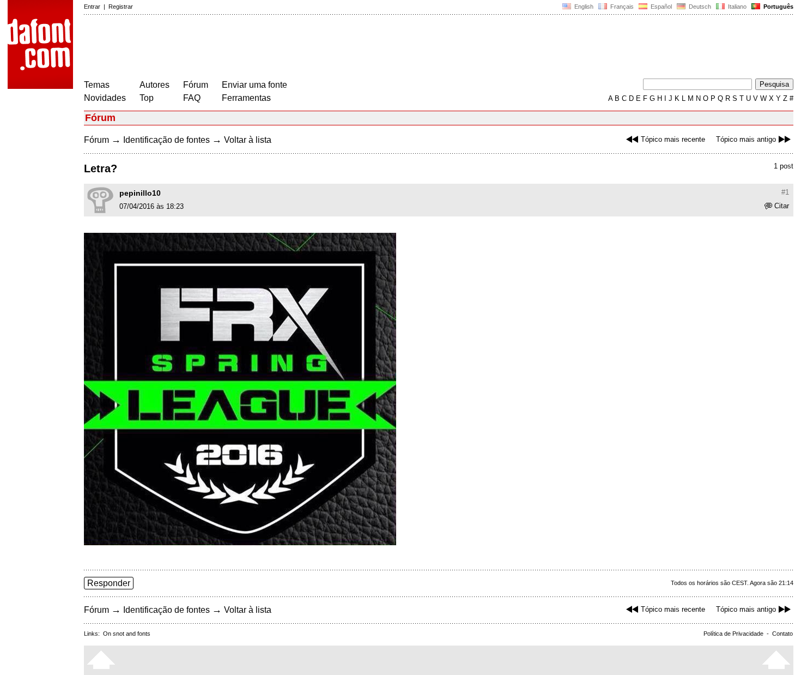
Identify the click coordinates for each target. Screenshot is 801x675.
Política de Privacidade (733, 633)
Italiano (736, 6)
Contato (782, 633)
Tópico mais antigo (746, 139)
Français (621, 6)
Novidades (105, 98)
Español (660, 6)
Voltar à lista (247, 139)
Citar (781, 206)
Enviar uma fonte (254, 84)
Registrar (120, 6)
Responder (108, 583)
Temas (97, 84)
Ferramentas (246, 98)
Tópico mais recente (673, 139)
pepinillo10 (140, 193)
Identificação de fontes (166, 139)
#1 (785, 192)
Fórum (195, 84)
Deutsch (699, 6)
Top (146, 98)
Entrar (92, 6)
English (583, 6)
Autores (154, 84)
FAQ (192, 98)
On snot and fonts (126, 633)
